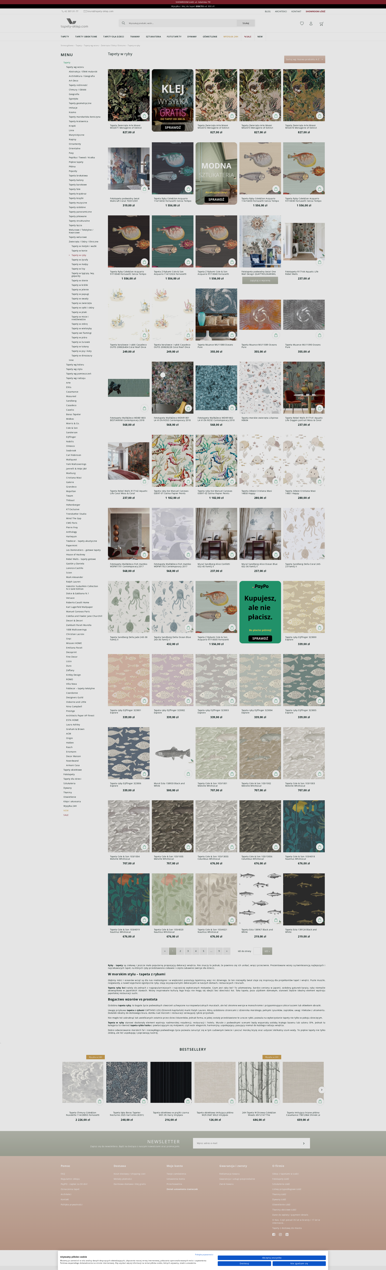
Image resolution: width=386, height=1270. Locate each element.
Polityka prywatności (204, 1254)
